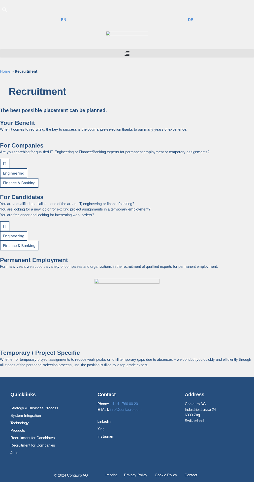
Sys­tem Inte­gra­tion (25, 415)
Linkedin (104, 421)
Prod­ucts (17, 430)
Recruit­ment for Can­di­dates (32, 438)
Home (5, 71)
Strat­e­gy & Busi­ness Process (34, 408)
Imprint (111, 475)
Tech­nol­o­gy (19, 423)
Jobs (14, 453)
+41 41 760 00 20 (124, 404)
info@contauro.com (126, 409)
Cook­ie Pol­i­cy (166, 475)
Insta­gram (105, 436)
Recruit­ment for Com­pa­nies (32, 445)
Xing (100, 429)
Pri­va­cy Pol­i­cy (135, 475)
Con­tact (191, 475)
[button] (127, 53)
